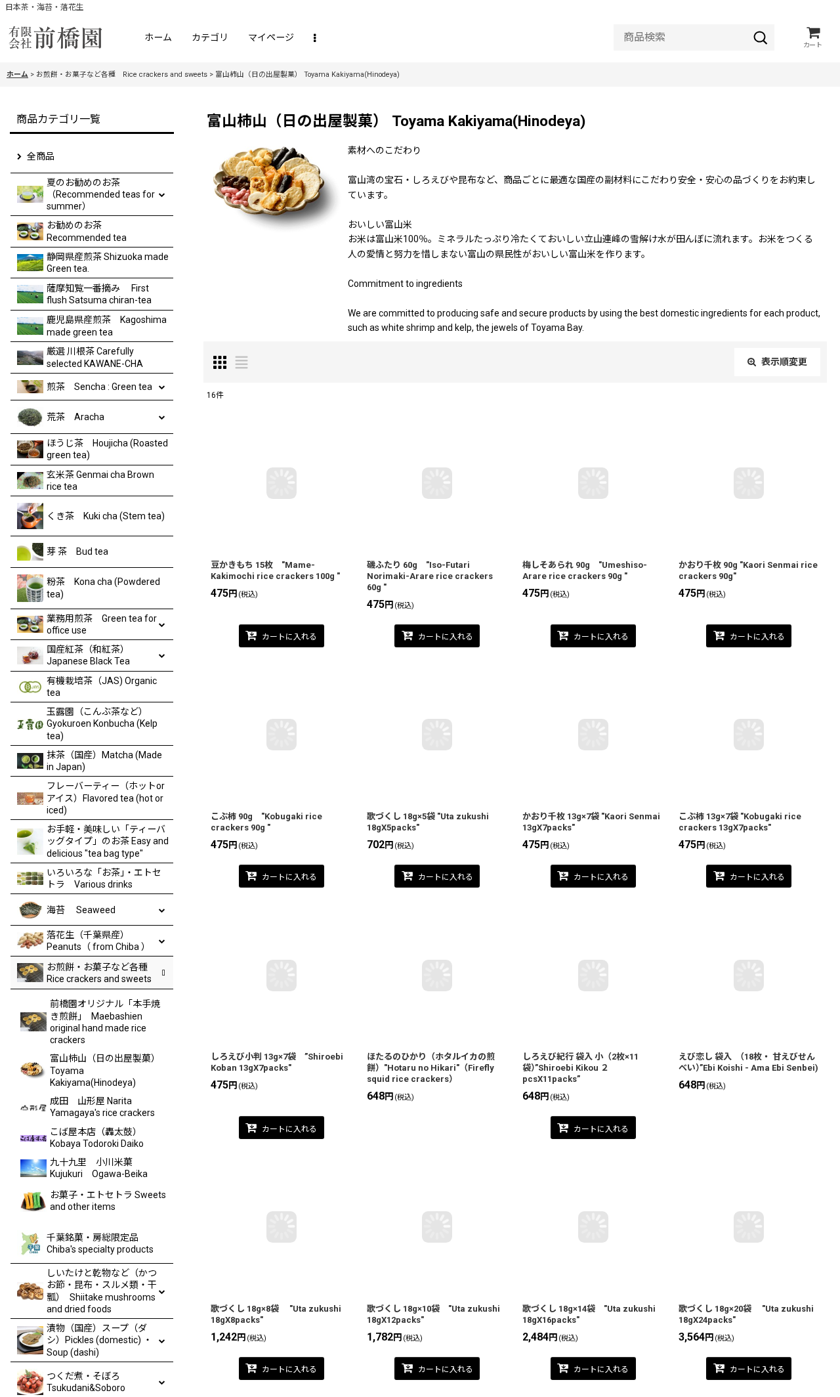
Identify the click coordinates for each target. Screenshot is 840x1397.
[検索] (760, 37)
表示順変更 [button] (784, 361)
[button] (315, 38)
